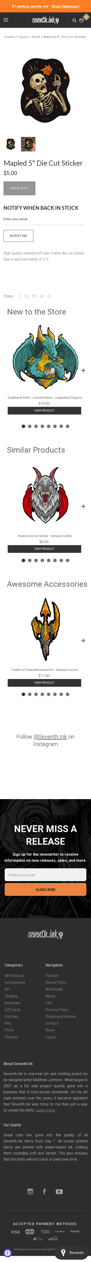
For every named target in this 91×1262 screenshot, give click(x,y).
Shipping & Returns (61, 1016)
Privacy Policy (57, 1010)
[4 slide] (42, 426)
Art (7, 989)
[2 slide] (30, 426)
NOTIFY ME (18, 236)
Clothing (11, 996)
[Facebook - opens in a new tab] (45, 1192)
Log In (51, 1037)
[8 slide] (67, 426)
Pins (8, 1023)
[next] (83, 370)
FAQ (49, 1003)
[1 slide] (23, 426)
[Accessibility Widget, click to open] (8, 1253)
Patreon (52, 975)
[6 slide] (55, 426)
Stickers (11, 1037)
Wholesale (54, 989)
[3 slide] (36, 426)
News (50, 1030)
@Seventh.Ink (50, 736)
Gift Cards (13, 1010)
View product (44, 410)
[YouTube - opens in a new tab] (59, 1192)
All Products (14, 975)
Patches (11, 1016)
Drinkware (13, 1003)
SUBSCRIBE (46, 889)
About (50, 996)
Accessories (15, 982)
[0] (81, 20)
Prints (9, 1030)
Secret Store (56, 982)
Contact (52, 1023)
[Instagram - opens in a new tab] (30, 1192)
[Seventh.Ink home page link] (46, 20)
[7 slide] (61, 426)
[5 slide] (48, 426)
